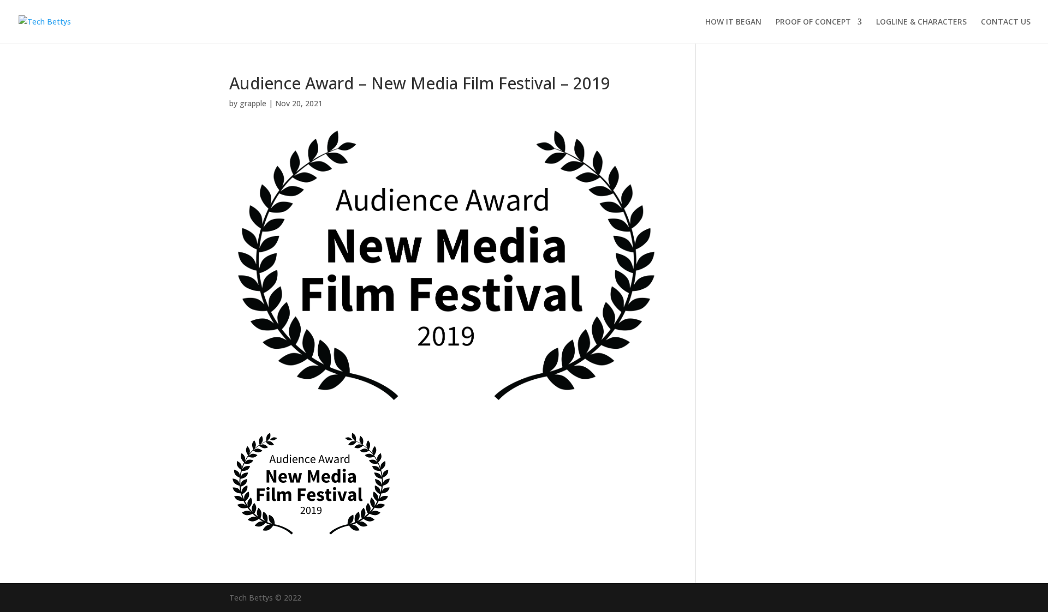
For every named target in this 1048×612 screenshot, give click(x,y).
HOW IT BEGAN (733, 22)
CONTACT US (1006, 22)
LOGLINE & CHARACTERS (921, 22)
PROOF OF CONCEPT (813, 22)
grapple (253, 103)
